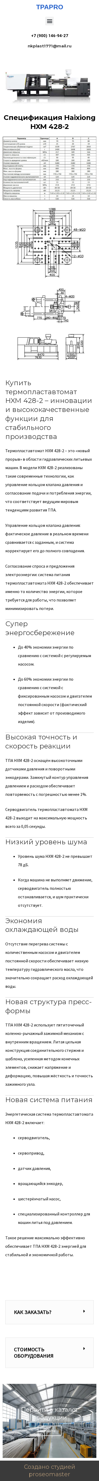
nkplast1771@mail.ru (50, 45)
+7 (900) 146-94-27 (49, 35)
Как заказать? (33, 1312)
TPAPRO (49, 7)
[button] (49, 21)
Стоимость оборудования (34, 1352)
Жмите (50, 1430)
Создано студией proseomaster (49, 1470)
